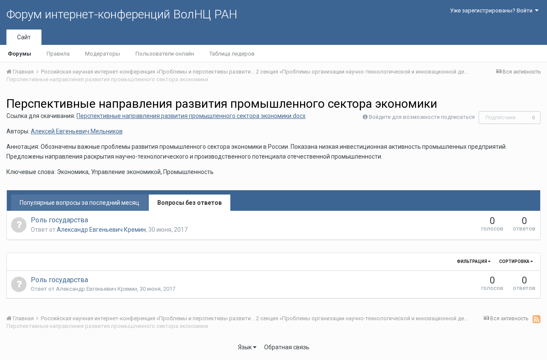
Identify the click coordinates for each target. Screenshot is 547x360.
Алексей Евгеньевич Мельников (77, 131)
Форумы (19, 53)
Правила (58, 53)
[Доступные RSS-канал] (536, 319)
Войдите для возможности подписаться (422, 117)
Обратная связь (286, 347)
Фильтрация (472, 261)
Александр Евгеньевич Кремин (101, 229)
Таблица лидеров (232, 53)
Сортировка (514, 261)
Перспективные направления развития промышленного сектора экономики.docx (191, 115)
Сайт (24, 37)
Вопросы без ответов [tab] (189, 202)
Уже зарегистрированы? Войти (492, 10)
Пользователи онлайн (164, 53)
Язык (245, 347)
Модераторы (102, 53)
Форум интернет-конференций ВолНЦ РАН (121, 14)
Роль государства (59, 220)
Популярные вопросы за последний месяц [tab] (79, 202)
